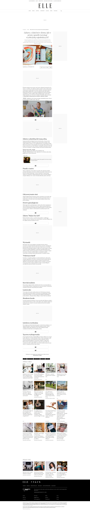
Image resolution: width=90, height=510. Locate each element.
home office (36, 358)
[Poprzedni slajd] (23, 466)
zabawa (47, 358)
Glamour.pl (24, 497)
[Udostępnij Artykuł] (50, 67)
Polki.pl (46, 495)
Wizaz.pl (58, 497)
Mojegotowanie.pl (36, 497)
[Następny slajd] (67, 466)
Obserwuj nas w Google (45, 67)
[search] (61, 11)
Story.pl (58, 499)
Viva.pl (57, 495)
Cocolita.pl (24, 499)
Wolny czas (30, 358)
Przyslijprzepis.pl (47, 499)
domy (25, 358)
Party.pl (24, 495)
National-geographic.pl (37, 499)
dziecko (42, 358)
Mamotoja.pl (35, 495)
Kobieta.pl (46, 497)
